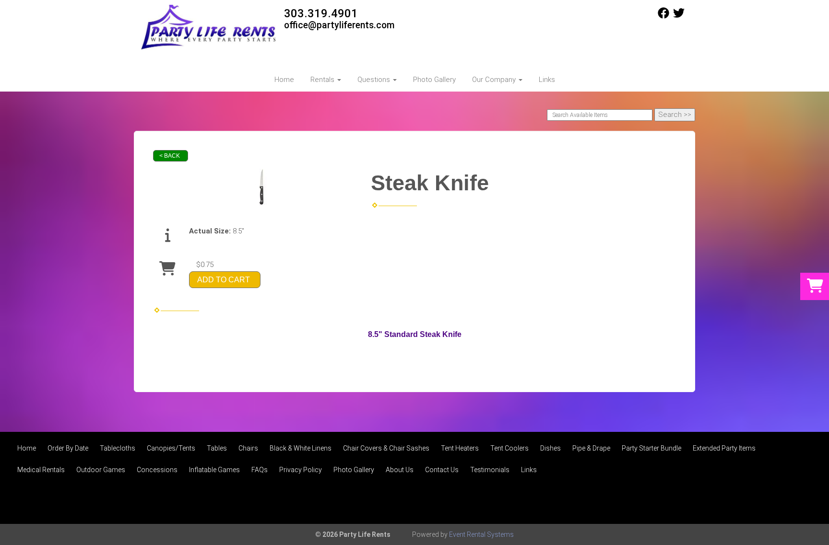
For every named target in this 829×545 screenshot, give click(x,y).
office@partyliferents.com (339, 25)
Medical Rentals (41, 470)
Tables (217, 448)
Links (547, 79)
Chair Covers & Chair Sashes (386, 448)
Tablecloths (117, 448)
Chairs (248, 448)
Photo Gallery (434, 79)
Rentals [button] (323, 79)
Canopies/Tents (171, 448)
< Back (169, 155)
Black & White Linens (301, 448)
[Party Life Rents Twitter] (679, 16)
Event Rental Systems (481, 534)
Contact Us (442, 470)
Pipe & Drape (591, 448)
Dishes (550, 448)
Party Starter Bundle (651, 448)
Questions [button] (374, 79)
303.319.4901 (321, 13)
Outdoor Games (100, 470)
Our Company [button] (495, 79)
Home (284, 79)
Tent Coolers (509, 448)
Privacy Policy (300, 470)
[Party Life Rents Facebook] (663, 16)
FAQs (259, 470)
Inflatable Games (214, 470)
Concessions (157, 470)
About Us (400, 470)
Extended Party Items (724, 448)
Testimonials (489, 470)
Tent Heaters (460, 448)
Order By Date (67, 448)
